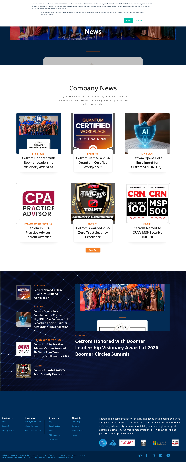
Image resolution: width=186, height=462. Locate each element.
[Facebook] (148, 456)
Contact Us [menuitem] (7, 418)
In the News (38, 154)
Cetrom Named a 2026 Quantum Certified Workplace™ (93, 162)
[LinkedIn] (161, 456)
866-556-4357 (13, 455)
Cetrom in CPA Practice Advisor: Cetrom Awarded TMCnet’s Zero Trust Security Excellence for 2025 (38, 232)
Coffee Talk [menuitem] (53, 439)
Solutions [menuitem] (30, 418)
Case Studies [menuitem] (54, 426)
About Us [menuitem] (76, 418)
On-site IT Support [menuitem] (33, 430)
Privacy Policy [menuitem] (8, 430)
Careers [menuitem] (75, 426)
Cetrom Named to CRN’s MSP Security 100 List (147, 232)
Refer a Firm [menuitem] (77, 430)
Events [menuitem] (52, 430)
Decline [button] (139, 20)
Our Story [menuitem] (76, 421)
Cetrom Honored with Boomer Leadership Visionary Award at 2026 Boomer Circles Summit (38, 162)
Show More (93, 250)
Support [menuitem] (5, 426)
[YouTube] (168, 456)
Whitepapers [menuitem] (54, 435)
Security (92, 224)
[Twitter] (155, 456)
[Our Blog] (141, 456)
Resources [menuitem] (54, 418)
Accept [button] (128, 20)
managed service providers (38, 224)
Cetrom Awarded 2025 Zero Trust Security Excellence (93, 232)
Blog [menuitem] (51, 421)
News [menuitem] (74, 435)
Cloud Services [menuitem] (31, 426)
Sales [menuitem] (4, 421)
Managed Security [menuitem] (33, 421)
